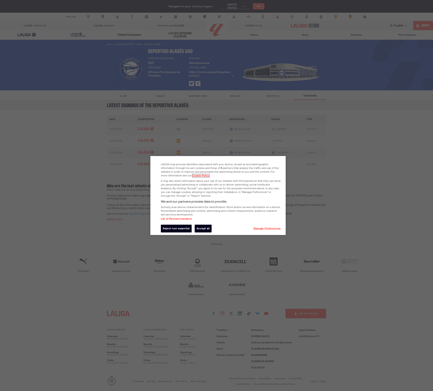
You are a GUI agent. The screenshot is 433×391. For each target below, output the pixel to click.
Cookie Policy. (200, 175)
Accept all (203, 228)
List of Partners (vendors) (176, 218)
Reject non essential (176, 228)
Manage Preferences (267, 228)
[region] (218, 195)
